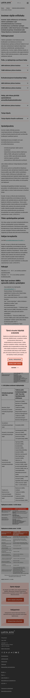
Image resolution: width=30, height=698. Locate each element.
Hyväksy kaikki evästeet (15, 363)
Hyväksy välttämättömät (15, 359)
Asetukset (13, 367)
